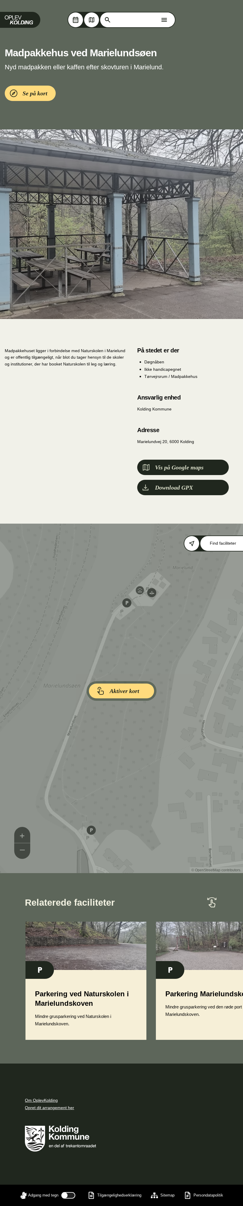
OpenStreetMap (207, 870)
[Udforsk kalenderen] (75, 19)
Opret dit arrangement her (49, 1107)
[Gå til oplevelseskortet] (91, 19)
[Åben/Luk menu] (164, 19)
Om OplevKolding (41, 1100)
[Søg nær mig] (191, 543)
